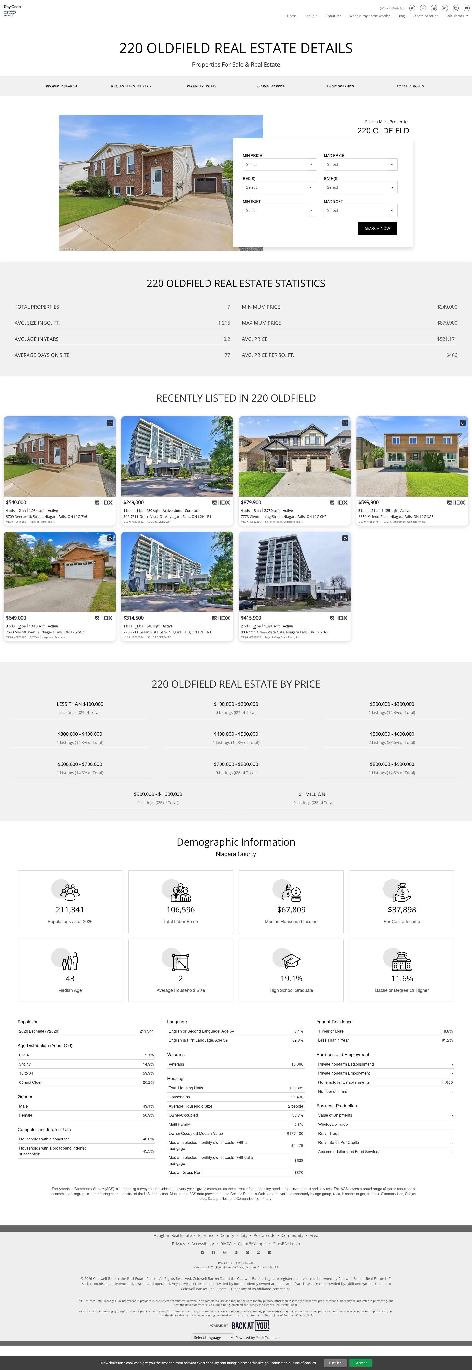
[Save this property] (110, 422)
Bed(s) (249, 178)
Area (314, 1235)
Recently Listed (201, 86)
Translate (272, 1337)
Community (292, 1235)
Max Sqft (333, 201)
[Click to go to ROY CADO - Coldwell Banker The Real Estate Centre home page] (11, 10)
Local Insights (410, 86)
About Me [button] (333, 16)
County (227, 1235)
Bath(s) (331, 178)
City (243, 1235)
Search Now (377, 228)
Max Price (334, 155)
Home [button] (292, 16)
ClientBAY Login (252, 1243)
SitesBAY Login (286, 1243)
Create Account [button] (425, 16)
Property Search (61, 86)
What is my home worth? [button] (369, 16)
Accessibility (203, 1243)
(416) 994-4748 (392, 8)
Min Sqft (252, 201)
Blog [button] (401, 16)
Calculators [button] (455, 16)
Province (206, 1235)
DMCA (226, 1243)
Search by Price (271, 86)
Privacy (178, 1243)
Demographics (340, 86)
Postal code (264, 1235)
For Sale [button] (311, 16)
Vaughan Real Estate (173, 1235)
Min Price (252, 155)
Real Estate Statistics (131, 86)
